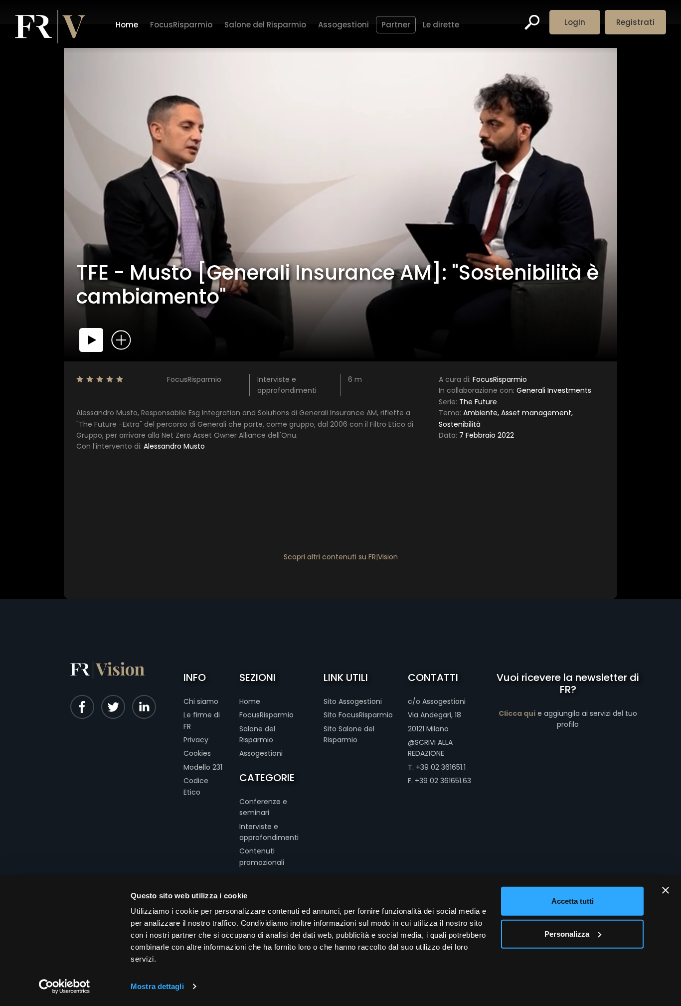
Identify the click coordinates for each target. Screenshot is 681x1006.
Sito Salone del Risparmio (349, 734)
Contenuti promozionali (261, 856)
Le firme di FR (201, 720)
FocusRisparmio (181, 24)
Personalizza (566, 933)
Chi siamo (200, 701)
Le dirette (441, 24)
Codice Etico (195, 786)
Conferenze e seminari (263, 807)
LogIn (574, 22)
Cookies (197, 753)
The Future (468, 402)
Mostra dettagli (157, 986)
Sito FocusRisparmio (358, 715)
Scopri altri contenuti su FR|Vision (341, 557)
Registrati (635, 22)
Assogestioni (343, 24)
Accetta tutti (572, 901)
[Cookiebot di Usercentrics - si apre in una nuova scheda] (64, 986)
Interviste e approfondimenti (269, 832)
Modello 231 (202, 767)
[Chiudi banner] (665, 890)
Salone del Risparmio (265, 24)
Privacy (195, 740)
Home (127, 24)
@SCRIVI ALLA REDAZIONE (430, 747)
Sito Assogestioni (353, 701)
